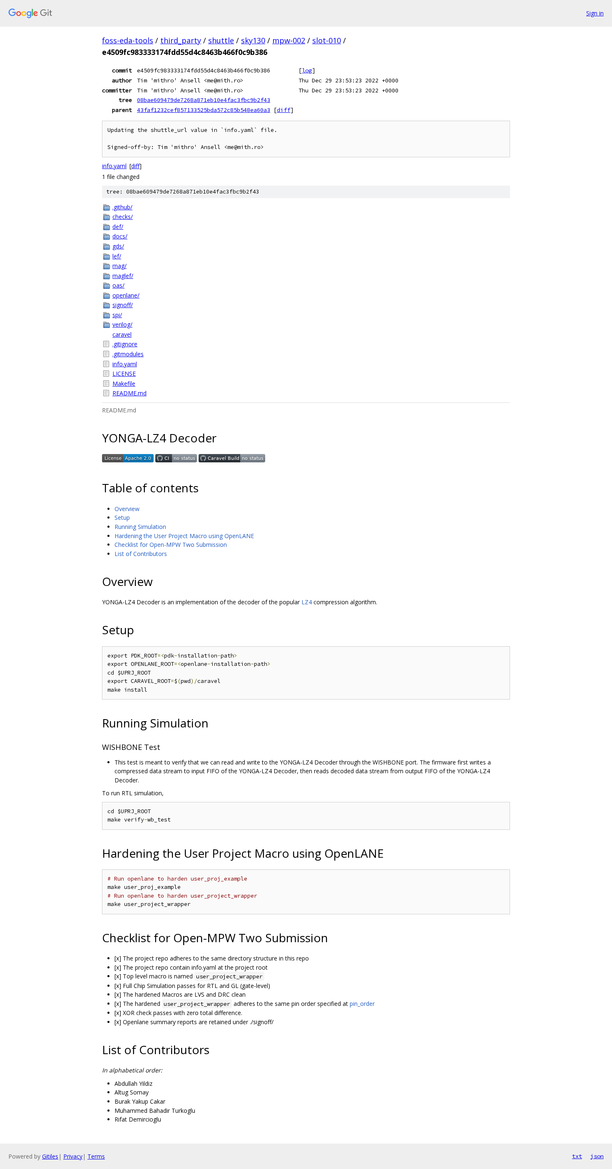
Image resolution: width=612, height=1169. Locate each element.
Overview (126, 509)
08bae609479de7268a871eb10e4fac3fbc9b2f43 (203, 100)
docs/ (119, 236)
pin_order (362, 1004)
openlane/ (125, 295)
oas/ (118, 285)
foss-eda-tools (127, 40)
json (597, 1156)
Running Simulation (140, 527)
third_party (180, 40)
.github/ (122, 207)
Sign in (595, 13)
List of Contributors (140, 554)
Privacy (72, 1156)
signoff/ (122, 305)
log (307, 70)
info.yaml (114, 166)
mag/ (119, 266)
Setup (122, 517)
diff (283, 110)
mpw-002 (288, 40)
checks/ (122, 217)
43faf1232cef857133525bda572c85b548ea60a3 (203, 110)
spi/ (117, 315)
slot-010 (326, 40)
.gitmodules (128, 354)
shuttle (221, 40)
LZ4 (306, 602)
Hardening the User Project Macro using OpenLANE (184, 536)
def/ (117, 227)
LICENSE (124, 373)
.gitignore (124, 344)
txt (577, 1156)
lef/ (116, 256)
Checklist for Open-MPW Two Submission (170, 545)
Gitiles (50, 1156)
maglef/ (122, 276)
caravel (122, 334)
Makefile (123, 383)
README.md (129, 393)
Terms (96, 1156)
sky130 (253, 40)
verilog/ (122, 324)
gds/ (118, 246)
